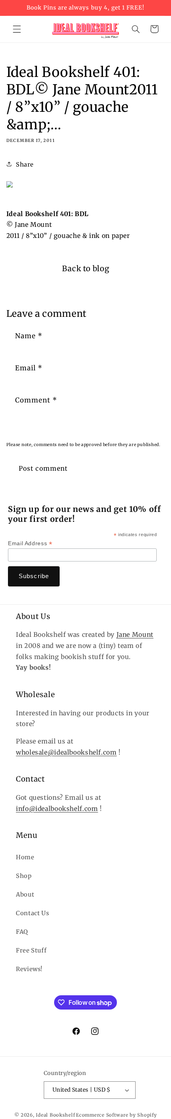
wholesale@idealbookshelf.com (66, 752)
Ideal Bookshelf (55, 1115)
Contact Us (32, 913)
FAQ (22, 931)
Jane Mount (135, 634)
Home (25, 857)
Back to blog (85, 268)
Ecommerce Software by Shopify (116, 1115)
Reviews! (29, 969)
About (25, 894)
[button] (17, 29)
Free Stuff (31, 950)
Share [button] (25, 164)
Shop (24, 875)
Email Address (30, 543)
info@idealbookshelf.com (57, 808)
